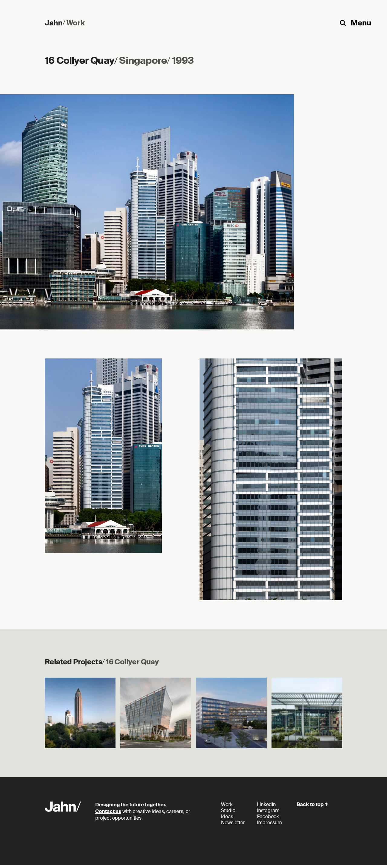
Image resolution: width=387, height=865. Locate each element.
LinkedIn (266, 804)
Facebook (268, 816)
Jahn (55, 23)
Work (76, 23)
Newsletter (233, 822)
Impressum (269, 822)
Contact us (108, 811)
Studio (228, 810)
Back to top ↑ (312, 804)
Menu (361, 23)
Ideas (227, 816)
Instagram (268, 810)
